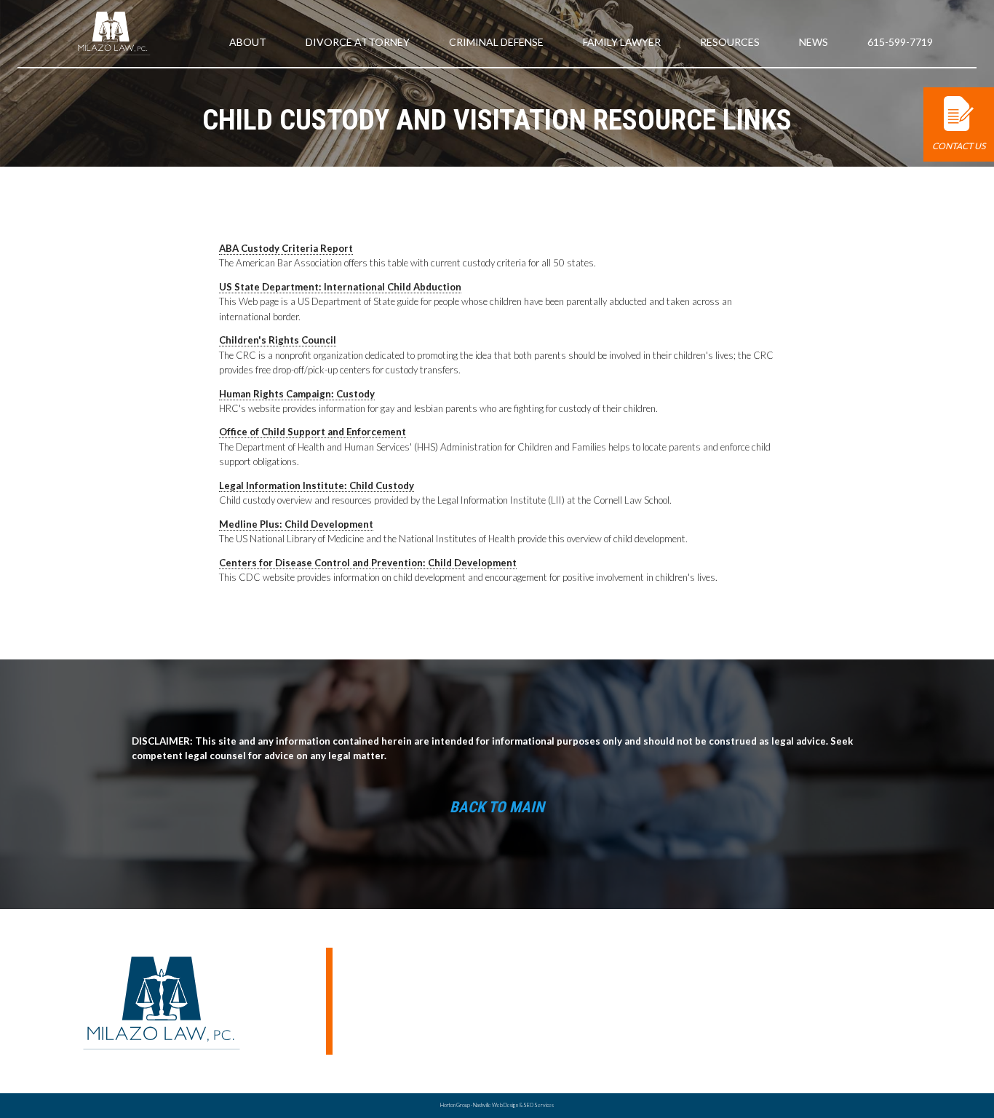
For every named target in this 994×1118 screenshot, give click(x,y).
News (813, 42)
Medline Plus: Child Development (296, 524)
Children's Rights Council (277, 340)
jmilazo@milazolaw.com (383, 965)
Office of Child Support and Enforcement (312, 431)
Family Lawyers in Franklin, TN (867, 1024)
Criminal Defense (496, 42)
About (247, 42)
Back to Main (497, 807)
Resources (730, 42)
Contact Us (958, 145)
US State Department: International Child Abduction (340, 287)
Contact (748, 1053)
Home (743, 1008)
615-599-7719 (900, 42)
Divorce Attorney (840, 1039)
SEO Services (538, 1105)
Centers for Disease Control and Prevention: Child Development (368, 562)
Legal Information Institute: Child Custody (316, 485)
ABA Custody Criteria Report (286, 248)
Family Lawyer (622, 42)
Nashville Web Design (495, 1105)
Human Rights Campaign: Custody (297, 394)
